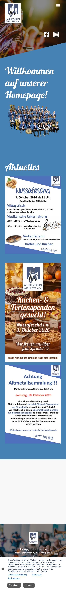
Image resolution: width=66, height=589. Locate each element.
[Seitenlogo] (13, 13)
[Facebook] (46, 34)
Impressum (37, 575)
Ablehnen (29, 585)
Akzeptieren (14, 585)
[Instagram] (56, 34)
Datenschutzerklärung (17, 575)
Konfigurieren (14, 578)
